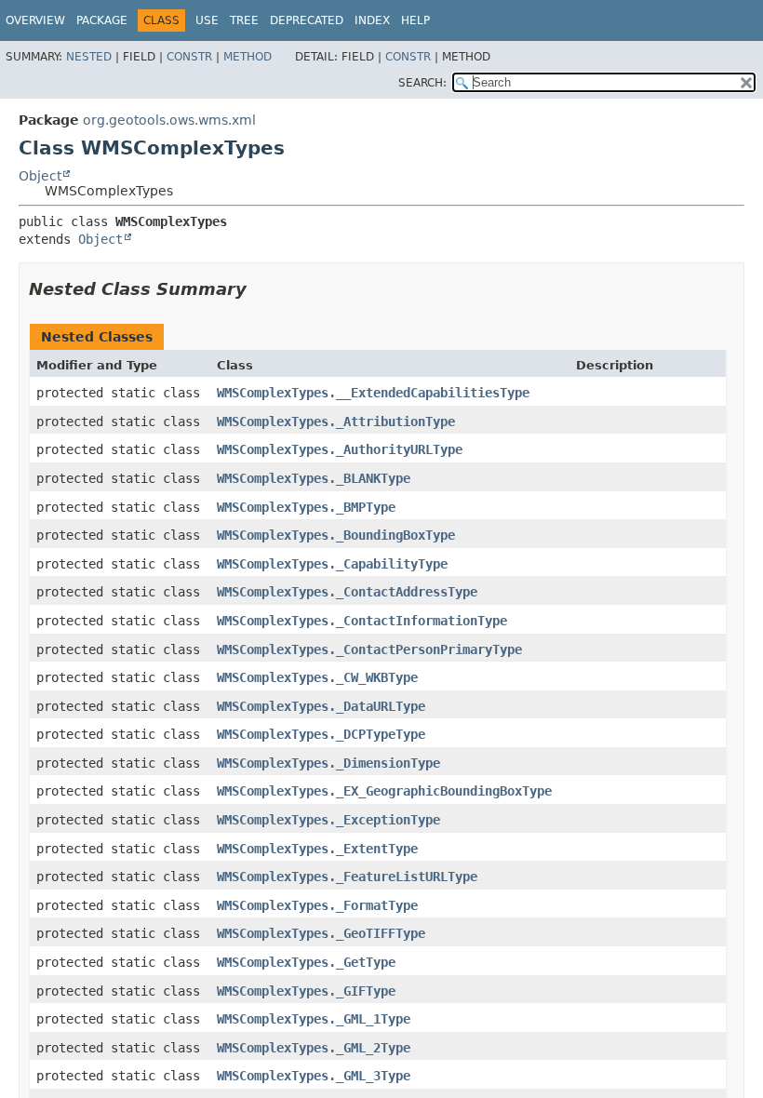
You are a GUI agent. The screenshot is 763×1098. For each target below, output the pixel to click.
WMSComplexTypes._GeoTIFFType (321, 933)
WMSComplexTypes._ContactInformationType (362, 620)
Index (372, 20)
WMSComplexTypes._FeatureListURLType (347, 876)
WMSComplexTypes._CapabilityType (332, 563)
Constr (189, 56)
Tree (244, 20)
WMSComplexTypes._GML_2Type (313, 1047)
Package (101, 20)
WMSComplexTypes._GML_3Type (313, 1075)
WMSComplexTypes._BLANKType (313, 478)
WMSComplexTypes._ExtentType (317, 848)
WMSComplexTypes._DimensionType (328, 763)
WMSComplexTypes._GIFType (306, 991)
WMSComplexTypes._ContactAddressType (347, 591)
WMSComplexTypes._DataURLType (321, 706)
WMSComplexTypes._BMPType (306, 507)
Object (40, 175)
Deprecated (306, 20)
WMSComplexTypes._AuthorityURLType (339, 449)
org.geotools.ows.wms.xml (169, 120)
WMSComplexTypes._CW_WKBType (317, 677)
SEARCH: (422, 82)
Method (247, 56)
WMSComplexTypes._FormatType (317, 905)
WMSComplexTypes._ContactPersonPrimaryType (369, 649)
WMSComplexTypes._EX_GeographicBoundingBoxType (384, 790)
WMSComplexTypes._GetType (306, 962)
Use (207, 20)
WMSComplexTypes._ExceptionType (328, 819)
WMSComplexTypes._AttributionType (336, 421)
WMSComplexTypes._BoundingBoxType (336, 535)
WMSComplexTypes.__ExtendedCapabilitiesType (373, 392)
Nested (89, 56)
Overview (35, 20)
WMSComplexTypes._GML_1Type (313, 1018)
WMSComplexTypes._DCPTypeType (321, 734)
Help (415, 20)
